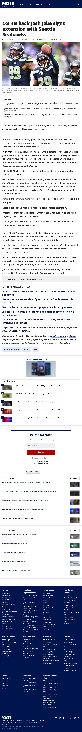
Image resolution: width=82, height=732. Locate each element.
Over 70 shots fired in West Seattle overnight (16, 570)
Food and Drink (48, 607)
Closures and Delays (50, 649)
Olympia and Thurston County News (30, 611)
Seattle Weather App (50, 644)
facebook (63, 717)
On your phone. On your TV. (37, 359)
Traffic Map (47, 642)
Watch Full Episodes (29, 644)
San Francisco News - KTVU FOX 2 (30, 622)
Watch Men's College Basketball (50, 697)
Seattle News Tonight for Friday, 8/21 (14, 552)
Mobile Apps (6, 595)
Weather (47, 637)
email (78, 717)
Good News (47, 622)
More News (48, 590)
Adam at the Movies (70, 605)
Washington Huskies (70, 654)
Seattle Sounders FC (70, 644)
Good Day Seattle (68, 591)
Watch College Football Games (50, 684)
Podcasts (27, 675)
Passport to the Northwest (7, 652)
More (48, 4)
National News (48, 598)
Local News (47, 593)
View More (74, 478)
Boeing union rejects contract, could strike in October (19, 534)
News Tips (5, 593)
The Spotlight (29, 637)
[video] (75, 536)
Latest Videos (8, 530)
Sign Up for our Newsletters (7, 599)
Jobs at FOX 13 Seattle (9, 612)
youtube (56, 717)
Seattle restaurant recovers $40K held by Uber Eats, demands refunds (40, 386)
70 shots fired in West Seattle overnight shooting (17, 518)
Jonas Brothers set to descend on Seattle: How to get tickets (37, 402)
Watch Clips (6, 640)
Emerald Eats (6, 647)
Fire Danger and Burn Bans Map (50, 657)
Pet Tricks (67, 603)
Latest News (8, 478)
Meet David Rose (28, 646)
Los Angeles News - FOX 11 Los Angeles (29, 626)
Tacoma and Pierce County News (29, 603)
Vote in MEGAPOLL (70, 600)
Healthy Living (47, 617)
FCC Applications (7, 629)
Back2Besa (67, 624)
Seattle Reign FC (69, 652)
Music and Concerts (49, 610)
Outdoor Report (69, 617)
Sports (27, 349)
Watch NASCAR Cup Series (49, 691)
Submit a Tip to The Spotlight (29, 657)
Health (45, 615)
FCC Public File (7, 624)
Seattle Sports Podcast (30, 683)
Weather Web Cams (49, 640)
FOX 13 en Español (49, 624)
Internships (6, 614)
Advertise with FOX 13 (9, 619)
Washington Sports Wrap (70, 660)
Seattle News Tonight (30, 595)
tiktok (67, 717)
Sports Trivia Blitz (69, 666)
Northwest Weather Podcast (29, 686)
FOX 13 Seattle (19, 39)
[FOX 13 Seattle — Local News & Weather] (9, 4)
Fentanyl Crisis (27, 653)
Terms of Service (42, 463)
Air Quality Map (48, 652)
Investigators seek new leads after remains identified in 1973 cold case (41, 410)
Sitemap (46, 629)
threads (71, 717)
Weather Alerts (48, 647)
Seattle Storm (68, 647)
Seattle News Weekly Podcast (29, 679)
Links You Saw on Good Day (71, 620)
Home (5, 590)
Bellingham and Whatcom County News (30, 616)
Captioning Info (7, 621)
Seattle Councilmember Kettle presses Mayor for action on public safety (25, 500)
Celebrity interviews (8, 656)
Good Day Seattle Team (72, 598)
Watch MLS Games (49, 707)
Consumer (46, 612)
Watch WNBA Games (50, 705)
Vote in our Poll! (32, 471)
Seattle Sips (6, 649)
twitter (75, 717)
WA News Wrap (48, 595)
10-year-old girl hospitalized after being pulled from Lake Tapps (38, 418)
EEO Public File (7, 626)
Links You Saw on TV (9, 604)
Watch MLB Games (49, 687)
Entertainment (48, 605)
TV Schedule (6, 607)
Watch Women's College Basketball (49, 701)
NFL (35, 349)
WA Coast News (28, 619)
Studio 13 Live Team (9, 642)
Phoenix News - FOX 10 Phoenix (30, 631)
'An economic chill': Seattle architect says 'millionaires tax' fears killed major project (29, 491)
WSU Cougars (68, 656)
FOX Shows (6, 609)
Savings (4, 688)
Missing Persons (28, 651)
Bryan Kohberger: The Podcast (30, 690)
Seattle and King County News (30, 599)
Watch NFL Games (49, 681)
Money (5, 675)
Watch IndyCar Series (50, 694)
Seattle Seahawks (29, 39)
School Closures (69, 615)
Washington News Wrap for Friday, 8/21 (14, 543)
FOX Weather (47, 663)
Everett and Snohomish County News (30, 607)
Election (45, 603)
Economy (5, 686)
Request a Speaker (8, 617)
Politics (45, 600)
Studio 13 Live (8, 637)
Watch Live (67, 595)
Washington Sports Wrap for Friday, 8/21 (15, 561)
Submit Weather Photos (71, 612)
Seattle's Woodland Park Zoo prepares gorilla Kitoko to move (37, 394)
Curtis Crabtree (8, 39)
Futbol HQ (67, 668)
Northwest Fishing (70, 670)
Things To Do (68, 607)
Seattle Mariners (69, 642)
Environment (47, 620)
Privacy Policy (43, 462)
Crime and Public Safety (30, 649)
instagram (59, 717)
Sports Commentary (70, 663)
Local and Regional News (29, 591)
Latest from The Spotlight (28, 640)
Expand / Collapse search (78, 4)
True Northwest (69, 610)
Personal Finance (8, 678)
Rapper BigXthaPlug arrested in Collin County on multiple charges (23, 509)
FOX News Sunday (49, 627)
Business (5, 683)
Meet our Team (7, 602)
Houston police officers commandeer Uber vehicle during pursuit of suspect (26, 482)
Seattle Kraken (68, 649)
